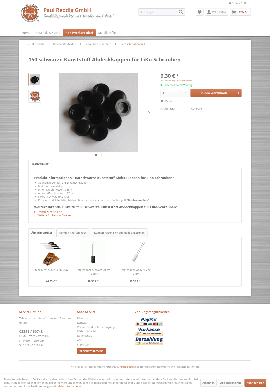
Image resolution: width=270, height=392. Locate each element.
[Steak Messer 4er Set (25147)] (51, 253)
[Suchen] (181, 12)
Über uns (83, 318)
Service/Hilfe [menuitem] (239, 3)
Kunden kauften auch (73, 232)
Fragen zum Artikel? (49, 212)
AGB (79, 340)
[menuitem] (161, 12)
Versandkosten (127, 366)
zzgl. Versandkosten (182, 80)
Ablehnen (208, 382)
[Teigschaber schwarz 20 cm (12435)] (93, 253)
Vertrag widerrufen (91, 350)
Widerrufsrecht (86, 331)
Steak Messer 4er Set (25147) (51, 270)
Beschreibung (39, 164)
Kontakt (82, 322)
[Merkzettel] (200, 12)
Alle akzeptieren (230, 382)
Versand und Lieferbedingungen (97, 327)
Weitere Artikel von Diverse (54, 215)
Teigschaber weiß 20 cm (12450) (135, 271)
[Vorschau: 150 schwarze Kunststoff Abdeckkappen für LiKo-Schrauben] (34, 79)
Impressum (84, 344)
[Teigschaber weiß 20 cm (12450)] (135, 253)
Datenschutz (85, 335)
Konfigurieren (255, 382)
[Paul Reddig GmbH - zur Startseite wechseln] (67, 15)
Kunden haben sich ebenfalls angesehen (119, 232)
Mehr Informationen (69, 386)
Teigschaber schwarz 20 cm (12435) (93, 271)
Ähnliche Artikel (41, 232)
